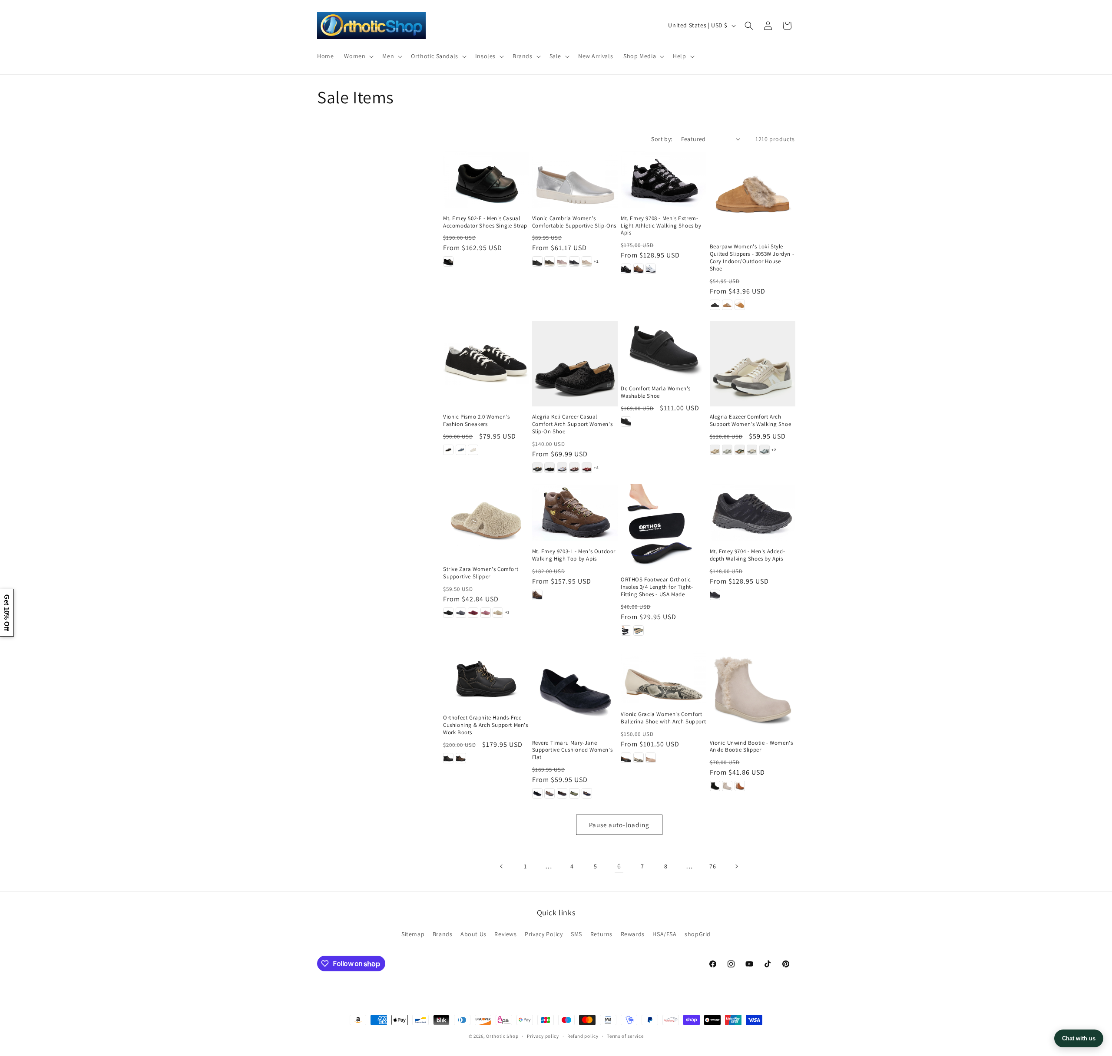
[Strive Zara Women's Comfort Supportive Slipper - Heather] (485, 612)
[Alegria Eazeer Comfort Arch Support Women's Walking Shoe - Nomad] (740, 450)
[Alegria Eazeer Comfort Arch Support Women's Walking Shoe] (752, 363)
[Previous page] (501, 866)
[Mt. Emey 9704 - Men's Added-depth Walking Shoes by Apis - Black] (715, 595)
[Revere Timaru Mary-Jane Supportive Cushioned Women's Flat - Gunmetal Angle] (562, 793)
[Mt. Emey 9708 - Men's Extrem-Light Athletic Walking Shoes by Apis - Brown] (638, 269)
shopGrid (698, 934)
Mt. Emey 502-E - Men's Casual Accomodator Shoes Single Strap (485, 222)
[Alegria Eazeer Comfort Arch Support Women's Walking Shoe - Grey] (727, 450)
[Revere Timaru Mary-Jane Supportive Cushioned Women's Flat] (575, 689)
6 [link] (619, 866)
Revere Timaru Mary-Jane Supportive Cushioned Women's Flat (572, 750)
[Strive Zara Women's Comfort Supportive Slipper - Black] (448, 612)
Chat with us (1078, 1038)
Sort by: (661, 139)
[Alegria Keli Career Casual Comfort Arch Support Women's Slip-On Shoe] (575, 363)
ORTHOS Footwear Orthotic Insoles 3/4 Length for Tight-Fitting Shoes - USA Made (657, 587)
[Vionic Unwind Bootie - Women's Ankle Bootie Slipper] (752, 689)
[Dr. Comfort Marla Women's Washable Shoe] (663, 349)
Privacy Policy (544, 934)
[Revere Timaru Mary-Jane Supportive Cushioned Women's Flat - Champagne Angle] (549, 793)
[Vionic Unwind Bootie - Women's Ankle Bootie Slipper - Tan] (740, 786)
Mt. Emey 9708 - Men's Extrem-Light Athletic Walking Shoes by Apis (661, 226)
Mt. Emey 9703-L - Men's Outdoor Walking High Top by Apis (574, 555)
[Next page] (736, 866)
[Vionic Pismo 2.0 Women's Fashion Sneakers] (486, 363)
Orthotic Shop (502, 1036)
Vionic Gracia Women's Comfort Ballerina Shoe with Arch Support (663, 718)
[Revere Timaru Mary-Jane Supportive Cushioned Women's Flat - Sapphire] (587, 793)
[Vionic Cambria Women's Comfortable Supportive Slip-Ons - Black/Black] (537, 261)
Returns (601, 934)
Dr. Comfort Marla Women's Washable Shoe (656, 392)
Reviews (505, 934)
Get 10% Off (6, 612)
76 (712, 866)
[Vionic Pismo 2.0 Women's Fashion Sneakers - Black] (448, 450)
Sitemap (412, 934)
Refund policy (582, 1036)
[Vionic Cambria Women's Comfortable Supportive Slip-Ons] (575, 179)
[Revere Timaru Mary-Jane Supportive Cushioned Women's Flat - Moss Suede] (574, 793)
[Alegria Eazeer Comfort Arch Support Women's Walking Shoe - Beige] (715, 450)
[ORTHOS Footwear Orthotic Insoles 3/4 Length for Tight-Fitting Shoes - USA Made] (663, 526)
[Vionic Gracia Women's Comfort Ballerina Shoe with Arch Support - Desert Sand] (650, 757)
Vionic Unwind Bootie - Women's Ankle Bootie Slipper (751, 746)
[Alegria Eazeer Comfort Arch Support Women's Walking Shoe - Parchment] (752, 450)
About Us (473, 934)
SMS (576, 934)
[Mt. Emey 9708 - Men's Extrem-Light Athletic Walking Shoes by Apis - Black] (626, 269)
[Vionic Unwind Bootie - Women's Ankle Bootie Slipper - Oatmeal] (727, 786)
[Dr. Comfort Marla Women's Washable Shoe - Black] (626, 421)
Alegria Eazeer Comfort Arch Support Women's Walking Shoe (750, 420)
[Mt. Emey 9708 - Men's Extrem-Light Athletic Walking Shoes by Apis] (663, 179)
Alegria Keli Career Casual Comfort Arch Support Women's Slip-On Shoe (572, 424)
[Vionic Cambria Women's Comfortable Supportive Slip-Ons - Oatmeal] (587, 261)
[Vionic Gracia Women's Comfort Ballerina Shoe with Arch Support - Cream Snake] (638, 757)
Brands (443, 934)
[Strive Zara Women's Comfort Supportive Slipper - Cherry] (473, 612)
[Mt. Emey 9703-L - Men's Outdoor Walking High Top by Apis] (575, 512)
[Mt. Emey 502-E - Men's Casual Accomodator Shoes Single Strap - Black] (448, 261)
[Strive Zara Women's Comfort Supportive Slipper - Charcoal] (461, 612)
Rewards (633, 934)
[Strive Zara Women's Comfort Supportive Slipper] (486, 521)
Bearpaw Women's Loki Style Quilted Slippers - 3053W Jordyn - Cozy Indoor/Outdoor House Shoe (752, 257)
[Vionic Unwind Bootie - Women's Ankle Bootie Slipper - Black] (715, 786)
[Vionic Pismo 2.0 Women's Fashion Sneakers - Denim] (461, 450)
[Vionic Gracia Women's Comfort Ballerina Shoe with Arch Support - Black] (626, 757)
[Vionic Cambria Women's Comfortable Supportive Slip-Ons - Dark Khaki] (549, 261)
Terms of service (625, 1036)
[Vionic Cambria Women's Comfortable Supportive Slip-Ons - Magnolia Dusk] (562, 261)
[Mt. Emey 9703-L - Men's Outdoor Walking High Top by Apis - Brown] (537, 595)
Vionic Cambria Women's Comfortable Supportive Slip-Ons (574, 222)
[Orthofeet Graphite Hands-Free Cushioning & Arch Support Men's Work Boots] (486, 677)
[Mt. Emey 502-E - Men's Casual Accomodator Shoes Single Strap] (486, 179)
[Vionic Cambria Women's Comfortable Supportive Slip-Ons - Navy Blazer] (574, 261)
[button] (358, 56)
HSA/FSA (664, 934)
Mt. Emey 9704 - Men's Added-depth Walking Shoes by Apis (747, 555)
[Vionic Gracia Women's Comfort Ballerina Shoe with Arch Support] (663, 675)
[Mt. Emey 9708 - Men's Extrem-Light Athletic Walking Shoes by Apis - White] (650, 269)
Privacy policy (543, 1036)
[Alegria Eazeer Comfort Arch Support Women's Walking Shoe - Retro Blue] (764, 450)
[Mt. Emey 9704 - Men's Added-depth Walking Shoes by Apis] (752, 512)
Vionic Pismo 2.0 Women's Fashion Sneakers (476, 420)
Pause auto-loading (619, 825)
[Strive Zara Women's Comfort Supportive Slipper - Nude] (498, 612)
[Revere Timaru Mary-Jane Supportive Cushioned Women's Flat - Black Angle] (537, 793)
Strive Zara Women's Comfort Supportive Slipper (480, 573)
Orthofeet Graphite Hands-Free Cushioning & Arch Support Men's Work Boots (485, 725)
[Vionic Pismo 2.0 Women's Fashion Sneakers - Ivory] (473, 450)
